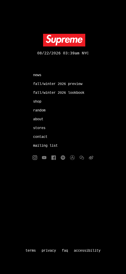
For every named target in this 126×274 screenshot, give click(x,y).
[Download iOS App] (72, 157)
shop (37, 102)
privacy (49, 251)
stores (39, 128)
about (38, 119)
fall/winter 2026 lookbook (58, 93)
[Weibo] (91, 157)
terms (30, 251)
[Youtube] (44, 158)
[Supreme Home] (63, 40)
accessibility (87, 251)
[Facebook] (53, 158)
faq (65, 251)
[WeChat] (81, 157)
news (37, 75)
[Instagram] (35, 157)
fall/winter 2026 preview (57, 84)
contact (40, 137)
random (39, 110)
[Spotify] (63, 157)
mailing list (45, 146)
